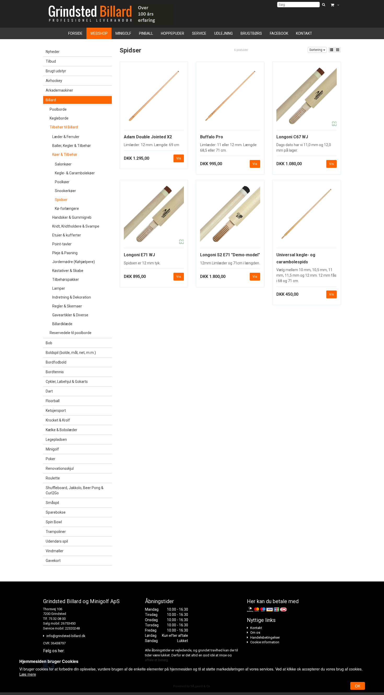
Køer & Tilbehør (64, 154)
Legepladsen (56, 439)
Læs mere (27, 674)
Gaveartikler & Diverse (70, 315)
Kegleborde (59, 118)
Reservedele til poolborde (70, 333)
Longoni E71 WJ (139, 254)
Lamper (58, 288)
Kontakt (304, 33)
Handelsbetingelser (265, 637)
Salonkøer (63, 164)
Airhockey (54, 81)
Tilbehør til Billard (64, 127)
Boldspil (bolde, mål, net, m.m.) (71, 353)
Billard (51, 100)
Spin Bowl (54, 522)
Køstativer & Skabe (67, 271)
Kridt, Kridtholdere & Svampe (75, 226)
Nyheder (53, 52)
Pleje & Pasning (65, 253)
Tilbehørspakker (65, 279)
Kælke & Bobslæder (61, 430)
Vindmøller (54, 551)
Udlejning (223, 33)
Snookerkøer (65, 191)
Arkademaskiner (59, 90)
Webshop (99, 33)
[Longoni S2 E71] (230, 216)
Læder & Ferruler (65, 137)
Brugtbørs (251, 33)
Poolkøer (62, 182)
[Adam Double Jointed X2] (154, 98)
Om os (255, 632)
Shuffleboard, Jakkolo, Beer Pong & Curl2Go (74, 490)
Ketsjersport (56, 410)
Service (199, 33)
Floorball (53, 401)
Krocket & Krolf (58, 420)
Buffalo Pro (211, 136)
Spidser (61, 200)
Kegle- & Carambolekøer (75, 173)
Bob (49, 343)
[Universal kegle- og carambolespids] (306, 216)
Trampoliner (56, 532)
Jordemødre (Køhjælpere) (73, 262)
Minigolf (123, 33)
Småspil (52, 503)
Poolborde (58, 109)
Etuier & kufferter (66, 235)
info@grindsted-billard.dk (65, 636)
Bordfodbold (56, 362)
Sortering (316, 50)
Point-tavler (62, 244)
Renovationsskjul (60, 468)
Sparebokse (56, 512)
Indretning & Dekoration (71, 297)
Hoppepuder (172, 33)
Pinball (146, 33)
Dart (49, 391)
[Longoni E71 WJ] (154, 216)
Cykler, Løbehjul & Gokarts (67, 381)
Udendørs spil (57, 541)
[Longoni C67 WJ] (306, 98)
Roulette (53, 478)
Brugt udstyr (56, 71)
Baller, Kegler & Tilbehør (71, 146)
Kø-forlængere (67, 208)
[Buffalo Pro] (230, 98)
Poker (50, 459)
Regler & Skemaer (67, 306)
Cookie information (264, 642)
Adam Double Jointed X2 (148, 136)
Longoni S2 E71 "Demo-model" (230, 254)
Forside (75, 33)
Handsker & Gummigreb (71, 217)
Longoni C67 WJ (292, 136)
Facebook (279, 33)
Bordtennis (55, 372)
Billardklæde (62, 324)
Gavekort (53, 561)
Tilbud (51, 61)
